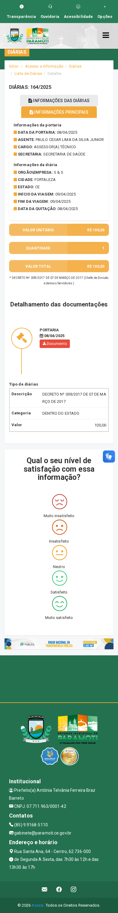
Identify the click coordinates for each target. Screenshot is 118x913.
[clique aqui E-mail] (44, 889)
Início (14, 66)
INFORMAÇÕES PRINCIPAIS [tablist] (60, 112)
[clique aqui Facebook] (59, 889)
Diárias (75, 66)
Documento (56, 344)
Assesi (37, 905)
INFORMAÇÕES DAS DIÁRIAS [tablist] (60, 100)
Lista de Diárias (28, 73)
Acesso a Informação (44, 66)
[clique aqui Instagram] (73, 889)
